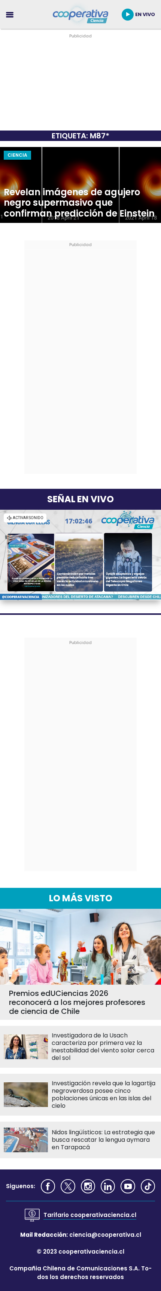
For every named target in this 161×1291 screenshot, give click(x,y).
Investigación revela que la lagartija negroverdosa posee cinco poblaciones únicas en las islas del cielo (103, 1095)
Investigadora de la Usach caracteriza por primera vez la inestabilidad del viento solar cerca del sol (103, 1047)
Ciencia (17, 155)
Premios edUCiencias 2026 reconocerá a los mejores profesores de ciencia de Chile (77, 1002)
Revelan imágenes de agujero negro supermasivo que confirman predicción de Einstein (79, 203)
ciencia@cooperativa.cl (105, 1235)
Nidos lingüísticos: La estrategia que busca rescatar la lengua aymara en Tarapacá (103, 1140)
